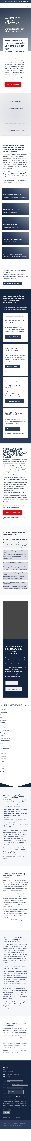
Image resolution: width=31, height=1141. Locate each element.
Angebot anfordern (12, 429)
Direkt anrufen (12, 683)
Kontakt (5, 1117)
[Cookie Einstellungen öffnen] (11, 1140)
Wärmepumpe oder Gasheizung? (17, 1050)
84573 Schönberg (8, 1071)
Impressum (17, 1117)
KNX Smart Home (8, 1045)
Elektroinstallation (18, 1045)
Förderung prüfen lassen (14, 401)
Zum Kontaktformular (14, 689)
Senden (6, 1112)
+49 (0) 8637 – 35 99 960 (12, 1075)
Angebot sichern (13, 84)
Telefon (5, 1088)
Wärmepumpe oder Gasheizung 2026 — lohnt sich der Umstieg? (14, 856)
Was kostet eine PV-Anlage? (10, 1052)
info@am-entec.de (12, 1077)
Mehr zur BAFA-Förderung (11, 283)
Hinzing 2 (5, 1069)
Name (4, 1081)
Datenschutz (6, 1096)
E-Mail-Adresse (7, 1084)
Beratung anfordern (12, 336)
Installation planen (12, 366)
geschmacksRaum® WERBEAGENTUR (12, 1125)
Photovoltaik (23, 1043)
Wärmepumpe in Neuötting (10, 1035)
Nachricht (5, 1093)
